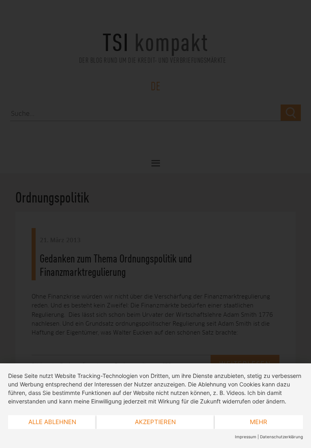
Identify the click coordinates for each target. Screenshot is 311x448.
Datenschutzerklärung (281, 436)
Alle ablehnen (52, 422)
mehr (258, 422)
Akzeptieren (155, 422)
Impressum (245, 436)
